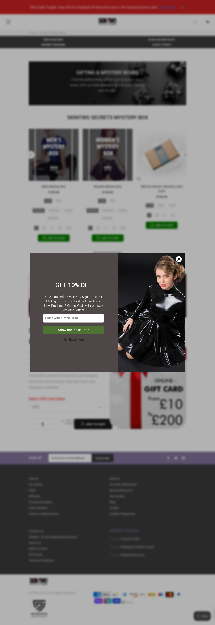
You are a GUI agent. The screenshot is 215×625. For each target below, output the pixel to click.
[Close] (179, 259)
